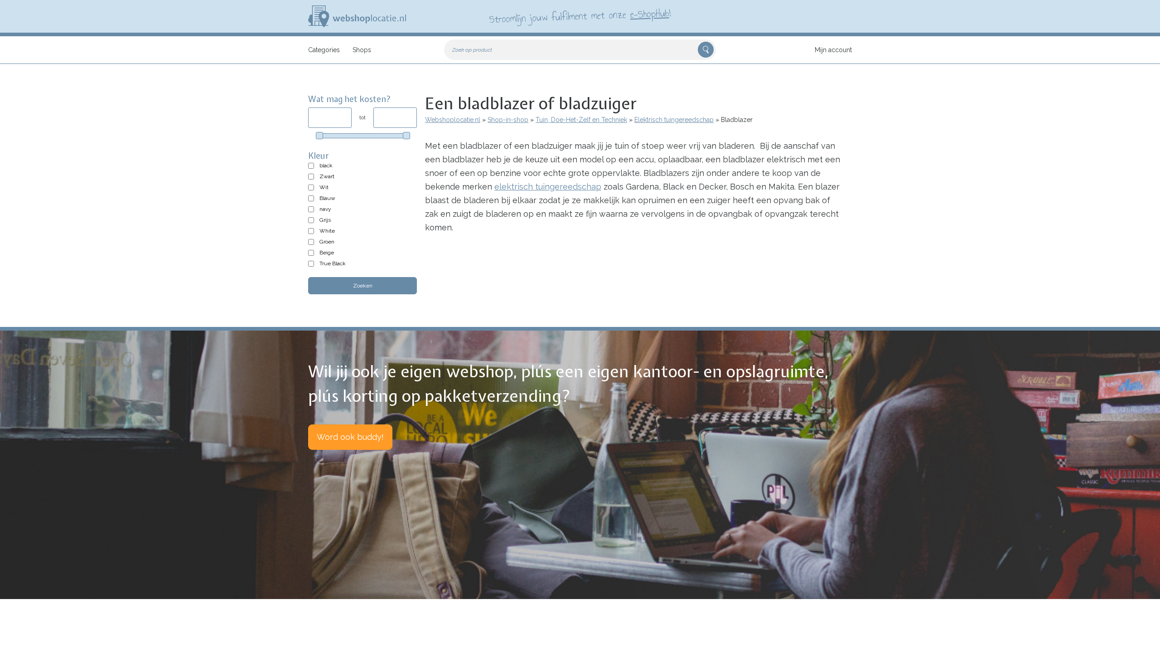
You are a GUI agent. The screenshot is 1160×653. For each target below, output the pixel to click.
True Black (332, 263)
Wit (324, 187)
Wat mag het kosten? (349, 99)
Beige (326, 252)
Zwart (326, 176)
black (326, 165)
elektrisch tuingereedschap (547, 186)
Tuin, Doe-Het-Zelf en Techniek (581, 119)
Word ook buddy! (350, 437)
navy (325, 209)
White (327, 231)
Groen (326, 242)
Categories (324, 50)
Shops (362, 50)
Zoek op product (472, 50)
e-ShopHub (649, 13)
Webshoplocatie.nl (452, 119)
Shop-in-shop (508, 119)
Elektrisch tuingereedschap (674, 119)
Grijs (325, 220)
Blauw (327, 198)
